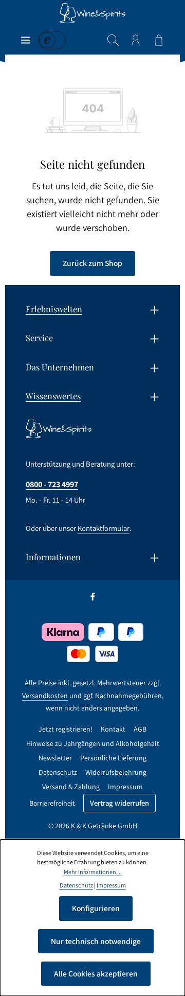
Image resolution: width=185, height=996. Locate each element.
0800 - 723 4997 (52, 484)
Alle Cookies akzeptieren (96, 973)
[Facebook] (92, 598)
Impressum (125, 786)
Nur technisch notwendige (96, 941)
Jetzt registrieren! (65, 729)
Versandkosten (45, 695)
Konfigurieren (96, 908)
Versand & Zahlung (71, 786)
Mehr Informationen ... (93, 871)
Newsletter (55, 757)
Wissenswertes (53, 395)
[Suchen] (113, 40)
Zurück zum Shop (92, 263)
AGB (140, 729)
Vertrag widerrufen (119, 803)
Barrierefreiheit (52, 803)
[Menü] (25, 40)
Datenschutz (58, 772)
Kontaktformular (104, 528)
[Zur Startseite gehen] (92, 13)
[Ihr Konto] (135, 40)
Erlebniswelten (54, 308)
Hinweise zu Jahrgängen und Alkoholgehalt (92, 743)
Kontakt (113, 729)
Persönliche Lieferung (113, 757)
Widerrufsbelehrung (115, 772)
